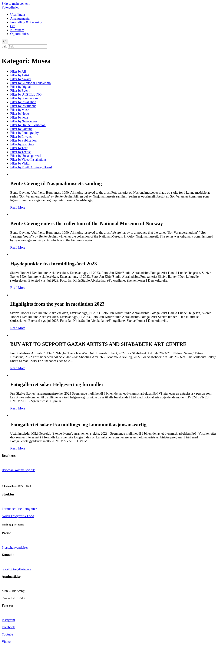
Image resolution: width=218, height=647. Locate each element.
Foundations (24, 98)
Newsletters (23, 121)
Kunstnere (17, 30)
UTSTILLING (26, 94)
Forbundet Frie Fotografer (19, 509)
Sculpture (22, 144)
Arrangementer (20, 18)
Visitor (20, 163)
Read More (17, 207)
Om (12, 26)
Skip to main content (15, 3)
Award (20, 79)
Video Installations (28, 159)
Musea (20, 110)
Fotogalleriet (10, 7)
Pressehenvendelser (15, 547)
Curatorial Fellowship (30, 83)
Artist (19, 75)
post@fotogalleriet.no (16, 569)
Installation (23, 102)
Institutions (23, 106)
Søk (4, 46)
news (19, 117)
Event (19, 90)
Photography (24, 133)
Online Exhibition (28, 125)
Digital (20, 87)
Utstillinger (17, 14)
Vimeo (6, 641)
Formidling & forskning (26, 22)
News (19, 113)
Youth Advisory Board (31, 167)
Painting (21, 129)
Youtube (7, 634)
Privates (21, 136)
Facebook (8, 627)
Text (18, 148)
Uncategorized (25, 155)
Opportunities (19, 34)
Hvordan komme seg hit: (18, 470)
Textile (20, 152)
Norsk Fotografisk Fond (18, 516)
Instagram (8, 620)
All (18, 71)
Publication (23, 140)
